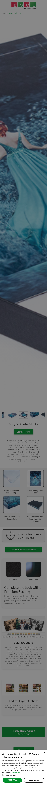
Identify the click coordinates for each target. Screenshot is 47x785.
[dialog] (23, 767)
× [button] (44, 753)
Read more (16, 773)
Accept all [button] (12, 780)
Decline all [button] (34, 780)
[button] (23, 775)
